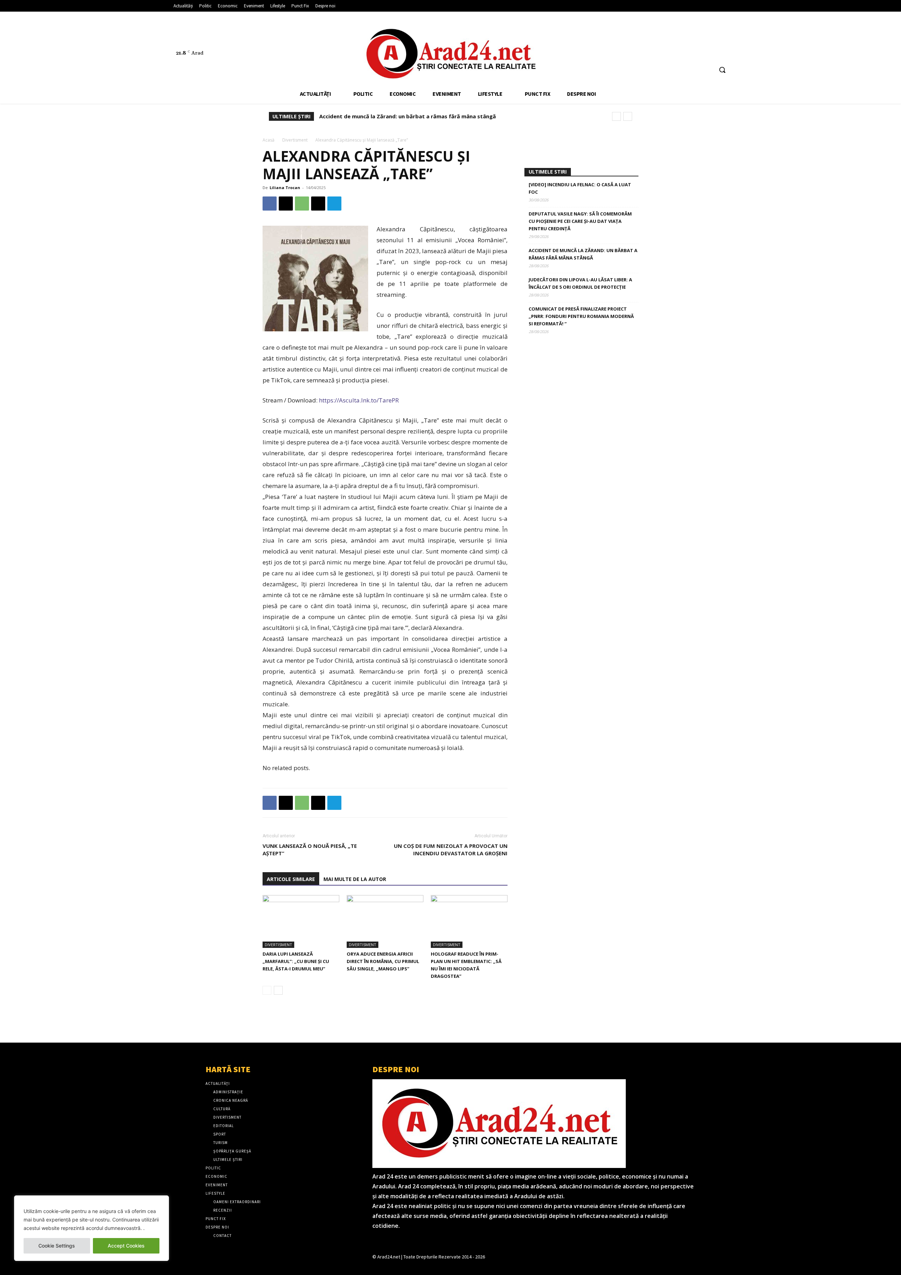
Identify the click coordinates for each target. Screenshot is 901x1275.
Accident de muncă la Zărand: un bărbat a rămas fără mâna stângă (407, 116)
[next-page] (278, 990)
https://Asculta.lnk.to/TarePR (358, 400)
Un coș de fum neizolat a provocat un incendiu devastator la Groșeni (451, 849)
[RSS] (697, 37)
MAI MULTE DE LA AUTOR (354, 879)
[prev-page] (267, 990)
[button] (722, 69)
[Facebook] (684, 37)
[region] (91, 1228)
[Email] (318, 203)
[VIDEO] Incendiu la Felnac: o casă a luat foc (580, 188)
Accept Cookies (126, 1246)
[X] (711, 37)
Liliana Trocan (285, 187)
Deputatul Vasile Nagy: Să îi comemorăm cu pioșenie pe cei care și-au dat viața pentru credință (580, 221)
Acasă (269, 140)
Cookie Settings (56, 1246)
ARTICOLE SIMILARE (291, 879)
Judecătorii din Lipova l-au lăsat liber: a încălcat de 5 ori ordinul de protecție (580, 283)
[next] (627, 116)
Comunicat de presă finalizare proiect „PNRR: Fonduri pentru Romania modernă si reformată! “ (581, 316)
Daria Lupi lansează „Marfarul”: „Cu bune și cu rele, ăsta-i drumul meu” (296, 961)
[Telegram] (334, 203)
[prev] (616, 116)
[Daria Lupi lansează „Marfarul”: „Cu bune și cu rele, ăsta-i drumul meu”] (301, 921)
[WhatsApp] (302, 203)
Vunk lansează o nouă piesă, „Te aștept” (310, 849)
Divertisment (295, 140)
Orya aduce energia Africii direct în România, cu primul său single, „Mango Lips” (383, 961)
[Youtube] (724, 37)
